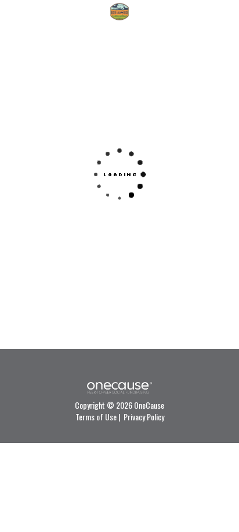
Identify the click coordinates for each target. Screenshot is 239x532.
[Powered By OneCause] (119, 386)
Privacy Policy (144, 416)
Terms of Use (96, 416)
